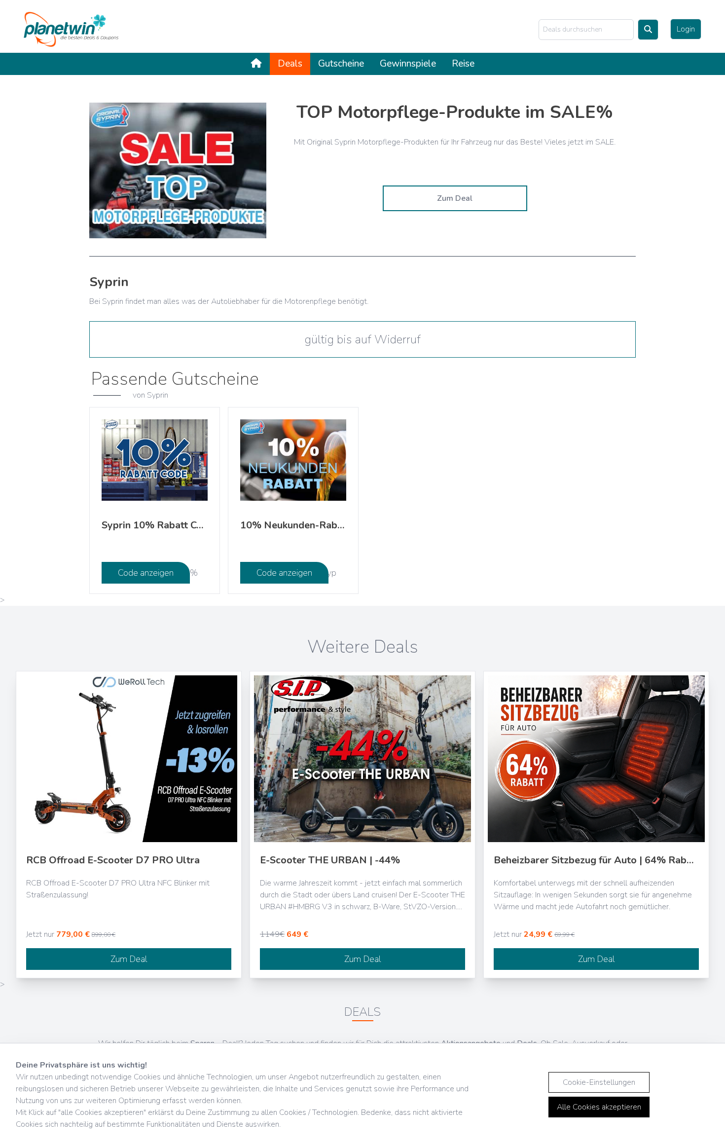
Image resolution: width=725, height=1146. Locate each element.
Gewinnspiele (408, 63)
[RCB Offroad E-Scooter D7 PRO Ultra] (128, 758)
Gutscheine (341, 63)
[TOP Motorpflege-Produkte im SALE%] (177, 171)
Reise (463, 63)
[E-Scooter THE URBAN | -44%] (362, 758)
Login (686, 29)
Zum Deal (454, 198)
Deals (290, 63)
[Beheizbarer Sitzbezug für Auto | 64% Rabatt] (596, 758)
